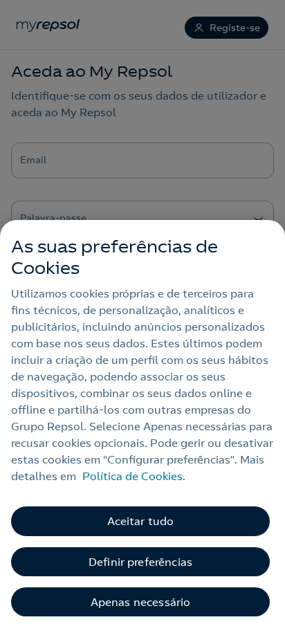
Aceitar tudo (140, 521)
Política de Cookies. (133, 476)
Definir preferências (140, 562)
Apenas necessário (141, 602)
